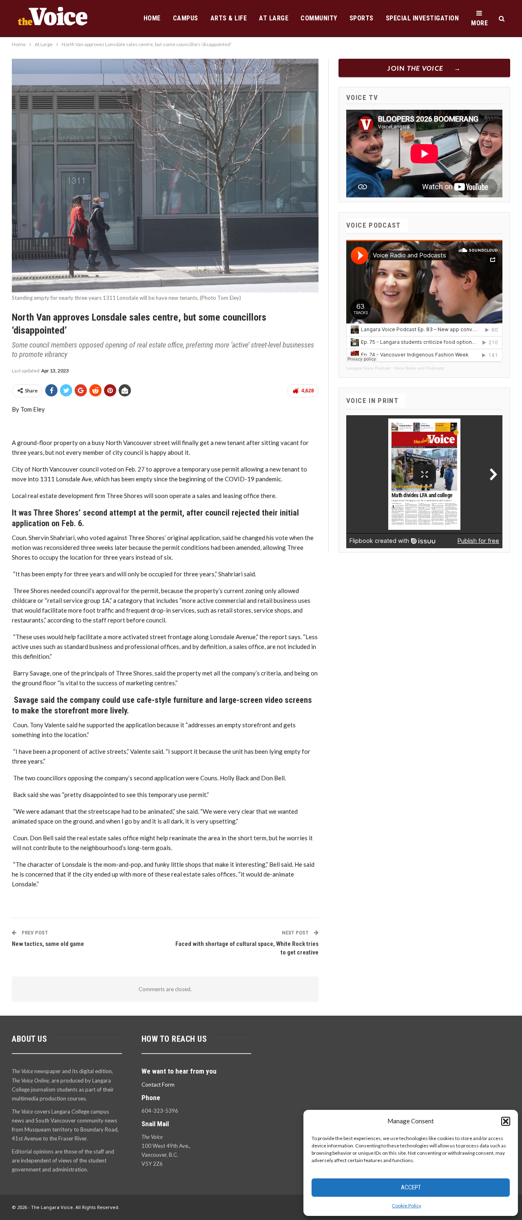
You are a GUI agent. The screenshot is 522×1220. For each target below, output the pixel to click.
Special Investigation (422, 18)
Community (319, 18)
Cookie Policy (406, 1205)
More (479, 23)
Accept (411, 1187)
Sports (361, 18)
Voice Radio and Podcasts (419, 368)
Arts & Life (228, 18)
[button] (506, 1121)
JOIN (415, 68)
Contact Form (158, 1084)
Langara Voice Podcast (368, 368)
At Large (273, 18)
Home (152, 18)
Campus (185, 18)
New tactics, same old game (48, 944)
